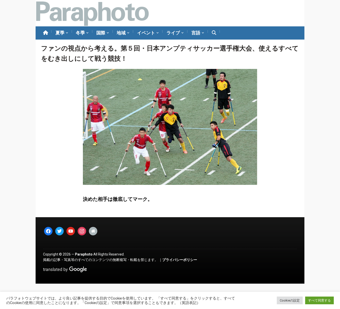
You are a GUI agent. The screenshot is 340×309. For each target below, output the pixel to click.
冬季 (80, 32)
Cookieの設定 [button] (290, 300)
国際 (100, 32)
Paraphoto (84, 254)
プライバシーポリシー (179, 260)
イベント (146, 32)
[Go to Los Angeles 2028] (92, 13)
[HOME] (45, 33)
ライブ (173, 32)
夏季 (60, 32)
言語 (195, 32)
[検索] (214, 33)
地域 (121, 32)
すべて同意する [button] (319, 300)
